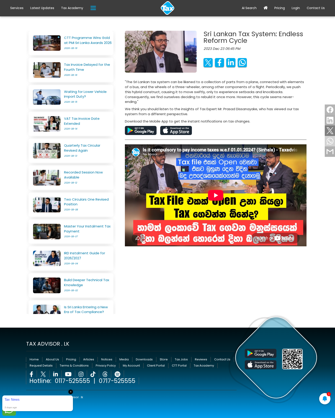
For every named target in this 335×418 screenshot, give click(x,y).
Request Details (41, 365)
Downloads (144, 359)
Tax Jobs (181, 359)
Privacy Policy (106, 365)
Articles (88, 359)
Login (296, 8)
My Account (131, 365)
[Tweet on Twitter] (208, 62)
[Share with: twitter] (330, 130)
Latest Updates (42, 8)
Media (124, 359)
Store (164, 359)
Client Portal (156, 365)
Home (34, 359)
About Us (52, 359)
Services (16, 8)
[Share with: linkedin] (330, 120)
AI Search (249, 8)
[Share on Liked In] (230, 62)
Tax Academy (72, 8)
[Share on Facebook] (219, 62)
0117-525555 (72, 380)
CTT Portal (179, 365)
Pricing (279, 8)
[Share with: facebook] (330, 109)
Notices (106, 359)
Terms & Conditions (74, 365)
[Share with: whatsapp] (330, 141)
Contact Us (316, 8)
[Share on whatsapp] (242, 62)
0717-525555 (117, 380)
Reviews (201, 359)
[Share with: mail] (330, 151)
